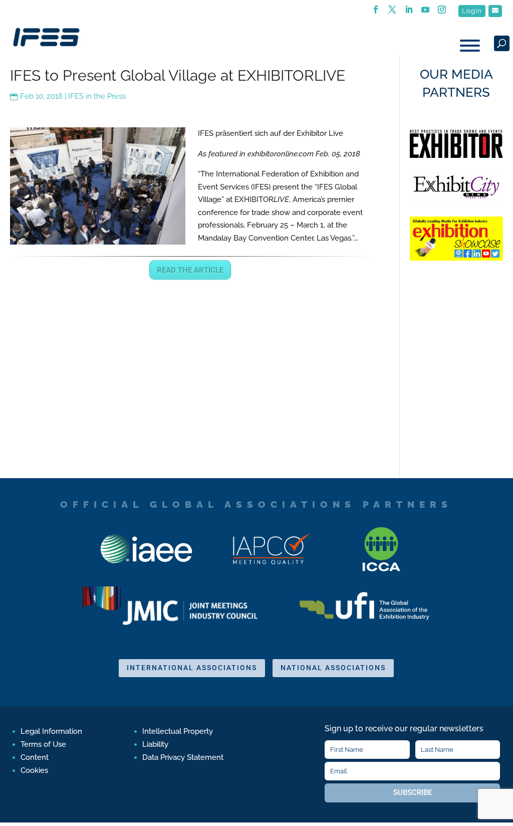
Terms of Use (43, 744)
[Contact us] (495, 11)
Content (35, 757)
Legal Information (51, 731)
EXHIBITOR (261, 199)
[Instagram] (442, 13)
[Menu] (470, 46)
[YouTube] (425, 13)
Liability (155, 744)
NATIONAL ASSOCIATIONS (333, 668)
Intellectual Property (177, 731)
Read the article (190, 270)
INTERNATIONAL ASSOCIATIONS (192, 668)
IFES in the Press (97, 96)
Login (472, 11)
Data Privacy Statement (182, 757)
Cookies (34, 770)
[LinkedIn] (409, 13)
